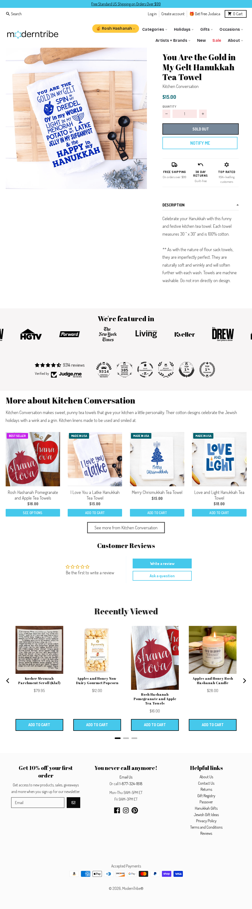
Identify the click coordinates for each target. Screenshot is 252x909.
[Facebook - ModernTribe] (117, 810)
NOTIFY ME (200, 143)
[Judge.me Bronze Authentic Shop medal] (166, 369)
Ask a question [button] (162, 575)
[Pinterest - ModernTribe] (134, 810)
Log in (152, 13)
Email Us (126, 777)
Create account (173, 13)
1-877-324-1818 (130, 783)
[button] (76, 118)
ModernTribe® (132, 888)
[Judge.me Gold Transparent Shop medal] (145, 369)
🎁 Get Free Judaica (204, 13)
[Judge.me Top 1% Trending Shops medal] (207, 369)
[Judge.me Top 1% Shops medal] (186, 369)
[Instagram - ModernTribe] (126, 810)
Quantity (169, 106)
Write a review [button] (162, 563)
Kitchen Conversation (180, 86)
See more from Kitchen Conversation (126, 527)
